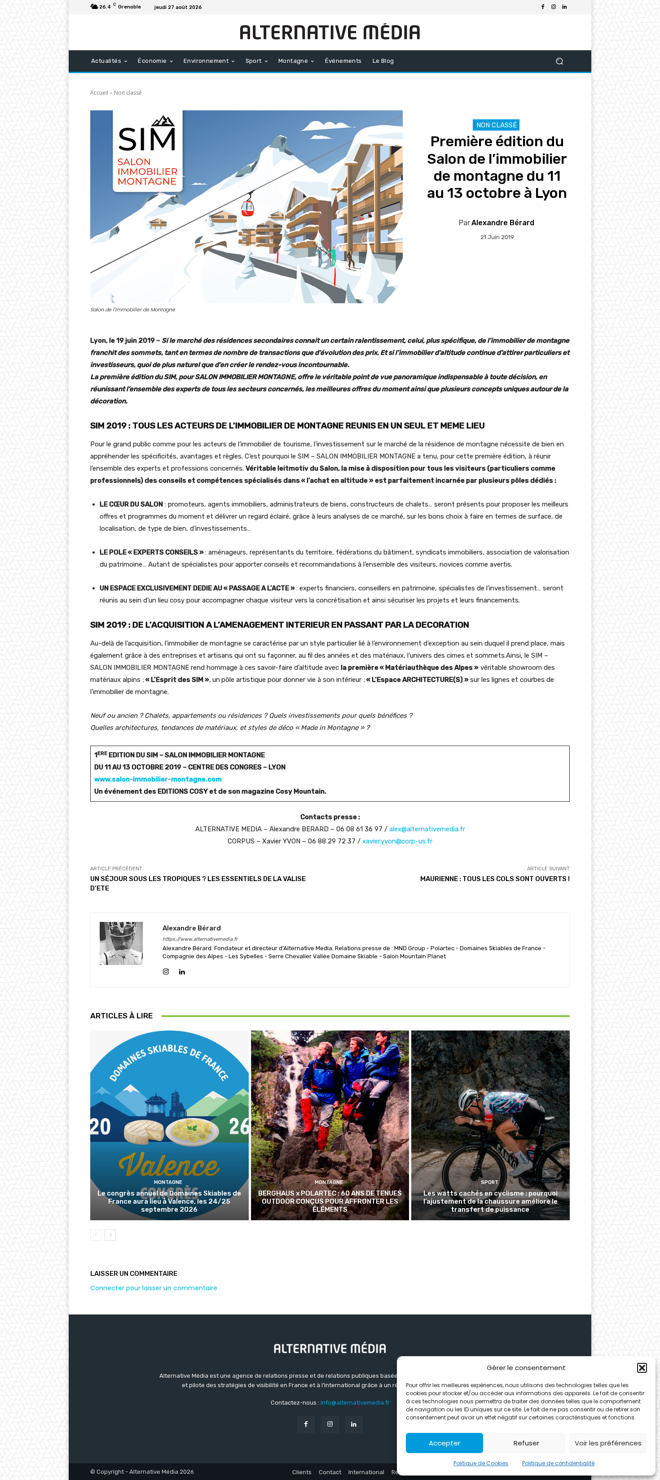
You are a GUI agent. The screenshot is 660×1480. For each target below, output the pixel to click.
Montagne (168, 1182)
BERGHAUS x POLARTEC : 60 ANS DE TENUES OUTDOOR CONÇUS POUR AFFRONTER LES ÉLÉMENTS (330, 1201)
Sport (489, 1182)
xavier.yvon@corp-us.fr (397, 841)
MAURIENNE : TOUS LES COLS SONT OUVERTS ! (495, 879)
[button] (642, 1367)
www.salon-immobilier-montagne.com (158, 779)
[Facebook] (542, 7)
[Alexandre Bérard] (127, 950)
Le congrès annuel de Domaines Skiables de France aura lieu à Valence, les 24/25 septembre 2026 (169, 1201)
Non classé (128, 92)
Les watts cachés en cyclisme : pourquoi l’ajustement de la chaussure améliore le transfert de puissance (490, 1201)
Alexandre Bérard (502, 223)
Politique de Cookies (480, 1463)
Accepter (444, 1443)
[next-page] (110, 1235)
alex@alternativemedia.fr (427, 829)
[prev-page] (95, 1235)
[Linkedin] (564, 7)
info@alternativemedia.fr (355, 1402)
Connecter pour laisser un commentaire (153, 1288)
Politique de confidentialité (558, 1463)
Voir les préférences (608, 1443)
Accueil (99, 92)
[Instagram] (553, 7)
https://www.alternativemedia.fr (200, 939)
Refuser (526, 1443)
